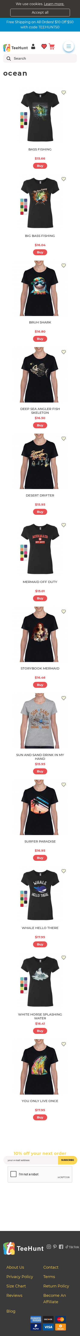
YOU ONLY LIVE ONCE (40, 1101)
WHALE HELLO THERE (40, 928)
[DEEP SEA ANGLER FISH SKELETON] (40, 375)
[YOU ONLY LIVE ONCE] (40, 1067)
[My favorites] (44, 46)
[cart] (52, 46)
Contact (50, 1267)
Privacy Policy (19, 1276)
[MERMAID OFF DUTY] (40, 548)
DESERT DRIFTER (40, 495)
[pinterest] (55, 1246)
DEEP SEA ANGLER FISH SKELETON (40, 411)
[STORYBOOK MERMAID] (40, 634)
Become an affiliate (54, 1298)
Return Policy (56, 1286)
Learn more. (54, 4)
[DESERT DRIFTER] (40, 461)
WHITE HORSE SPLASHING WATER (40, 1016)
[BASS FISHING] (40, 115)
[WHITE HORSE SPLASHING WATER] (40, 980)
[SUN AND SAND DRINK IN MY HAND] (40, 721)
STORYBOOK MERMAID (40, 668)
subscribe (67, 1160)
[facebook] (61, 1246)
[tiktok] (72, 1246)
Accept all (40, 12)
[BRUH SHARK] (40, 288)
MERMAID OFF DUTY (40, 582)
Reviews (14, 1295)
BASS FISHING (40, 149)
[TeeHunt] (15, 47)
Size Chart (16, 1286)
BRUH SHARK (40, 322)
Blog (10, 1311)
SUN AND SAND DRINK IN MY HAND (40, 757)
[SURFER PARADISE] (40, 807)
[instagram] (49, 1246)
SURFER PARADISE (40, 841)
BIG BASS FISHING (40, 236)
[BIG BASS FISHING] (40, 201)
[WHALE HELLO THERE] (40, 894)
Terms (49, 1276)
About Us (15, 1267)
